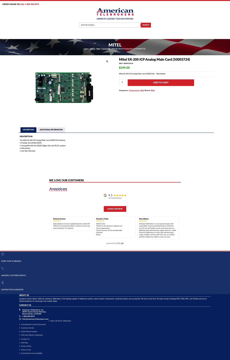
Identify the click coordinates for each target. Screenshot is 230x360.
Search (146, 25)
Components (105, 49)
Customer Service (27, 328)
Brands (92, 49)
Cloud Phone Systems (29, 332)
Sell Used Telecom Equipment (32, 335)
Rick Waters (144, 219)
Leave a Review (115, 209)
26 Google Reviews (115, 198)
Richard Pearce (59, 219)
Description (28, 130)
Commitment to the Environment (33, 324)
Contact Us (25, 339)
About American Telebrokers (60, 321)
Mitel (98, 49)
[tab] (28, 130)
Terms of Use (26, 350)
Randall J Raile (102, 219)
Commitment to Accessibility (31, 353)
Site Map (24, 343)
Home (86, 49)
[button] (107, 61)
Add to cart (161, 83)
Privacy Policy (26, 346)
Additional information (51, 130)
